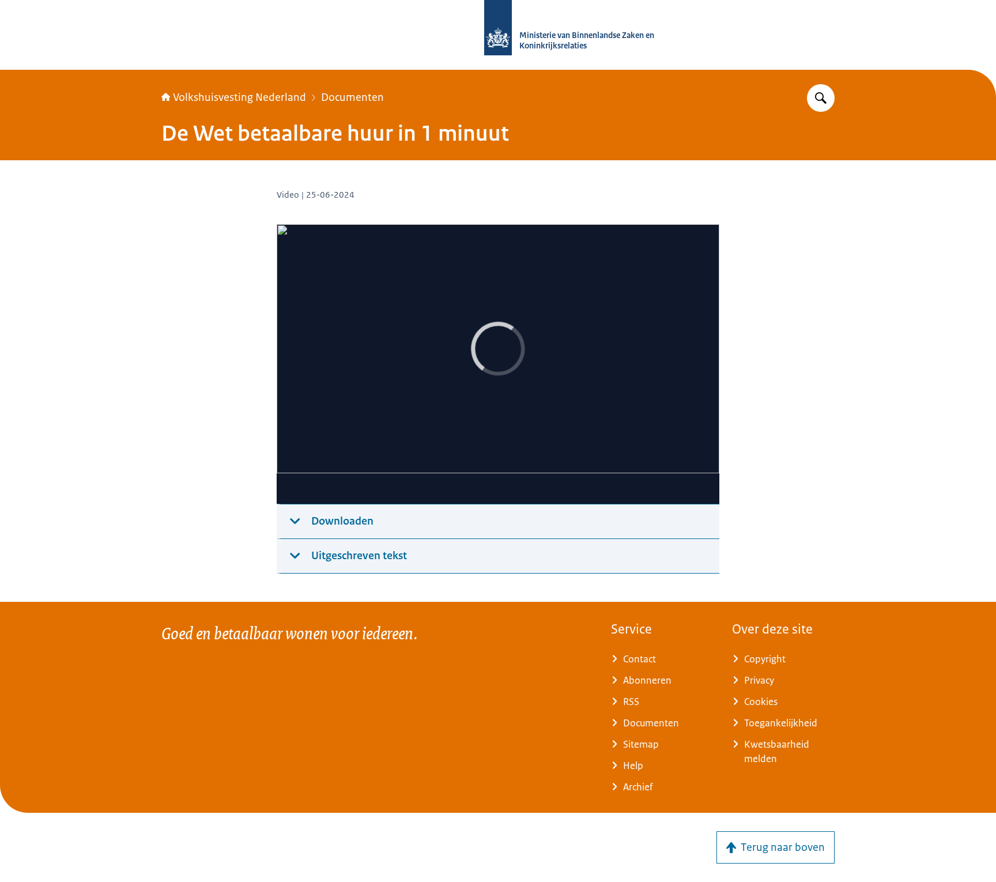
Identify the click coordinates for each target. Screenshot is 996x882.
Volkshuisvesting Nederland (239, 97)
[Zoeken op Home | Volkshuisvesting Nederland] (821, 98)
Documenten (352, 97)
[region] (498, 364)
